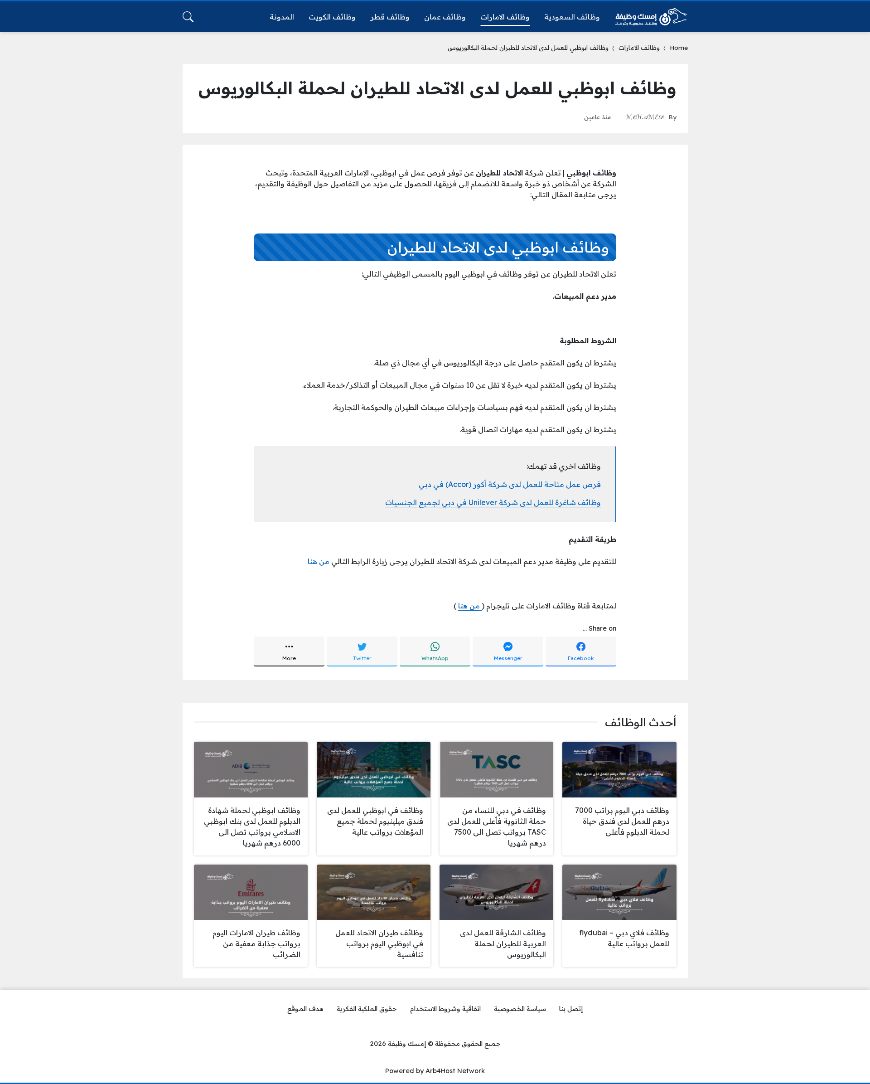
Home (679, 47)
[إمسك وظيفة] (651, 16)
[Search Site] (188, 17)
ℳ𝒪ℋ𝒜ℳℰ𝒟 (645, 117)
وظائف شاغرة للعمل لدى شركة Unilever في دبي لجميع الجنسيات (493, 502)
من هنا (318, 561)
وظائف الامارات (639, 47)
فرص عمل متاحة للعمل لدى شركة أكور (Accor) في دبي (510, 484)
